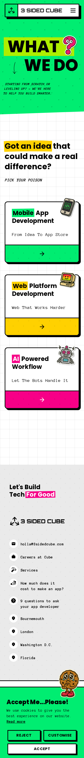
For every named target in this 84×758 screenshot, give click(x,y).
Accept (42, 748)
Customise (60, 735)
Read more (16, 721)
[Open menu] (73, 10)
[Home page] (33, 10)
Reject (24, 735)
